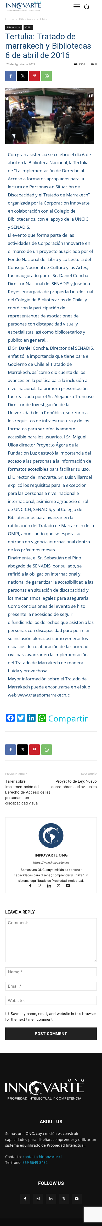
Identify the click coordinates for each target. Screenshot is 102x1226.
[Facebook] (10, 76)
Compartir (68, 718)
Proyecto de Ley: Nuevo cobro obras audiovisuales (74, 784)
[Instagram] (42, 886)
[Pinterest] (34, 76)
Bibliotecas (27, 19)
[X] (22, 76)
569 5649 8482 (35, 1162)
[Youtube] (70, 886)
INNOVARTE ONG (51, 855)
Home (9, 19)
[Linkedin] (51, 886)
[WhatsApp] (46, 76)
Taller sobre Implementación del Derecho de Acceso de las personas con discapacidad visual (27, 792)
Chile (43, 19)
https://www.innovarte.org (51, 862)
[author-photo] (51, 848)
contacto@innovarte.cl (42, 1156)
